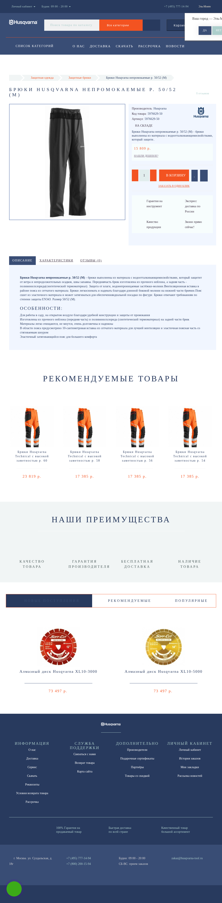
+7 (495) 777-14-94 (78, 858)
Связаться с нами (84, 754)
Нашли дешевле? (146, 155)
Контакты (83, 63)
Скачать (124, 46)
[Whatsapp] (169, 863)
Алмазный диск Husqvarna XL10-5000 (163, 671)
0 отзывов (202, 93)
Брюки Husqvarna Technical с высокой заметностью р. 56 (137, 456)
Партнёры (137, 767)
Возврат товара (85, 762)
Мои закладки (190, 767)
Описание (22, 260)
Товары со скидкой (137, 775)
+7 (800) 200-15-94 (78, 863)
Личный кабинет (190, 749)
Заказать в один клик (173, 186)
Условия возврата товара (32, 793)
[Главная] (14, 77)
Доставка (100, 46)
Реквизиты (32, 784)
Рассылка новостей (190, 775)
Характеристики (56, 260)
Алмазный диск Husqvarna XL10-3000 (58, 671)
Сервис (32, 767)
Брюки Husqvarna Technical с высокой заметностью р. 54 (190, 456)
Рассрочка (149, 46)
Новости (175, 46)
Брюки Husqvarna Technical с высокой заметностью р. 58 (85, 456)
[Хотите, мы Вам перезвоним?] (14, 889)
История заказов (190, 758)
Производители (137, 749)
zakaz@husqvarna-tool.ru (187, 858)
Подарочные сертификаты (137, 758)
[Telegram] (176, 864)
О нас (79, 46)
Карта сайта (84, 771)
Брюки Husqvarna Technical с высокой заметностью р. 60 (32, 456)
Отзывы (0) (91, 260)
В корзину (175, 175)
